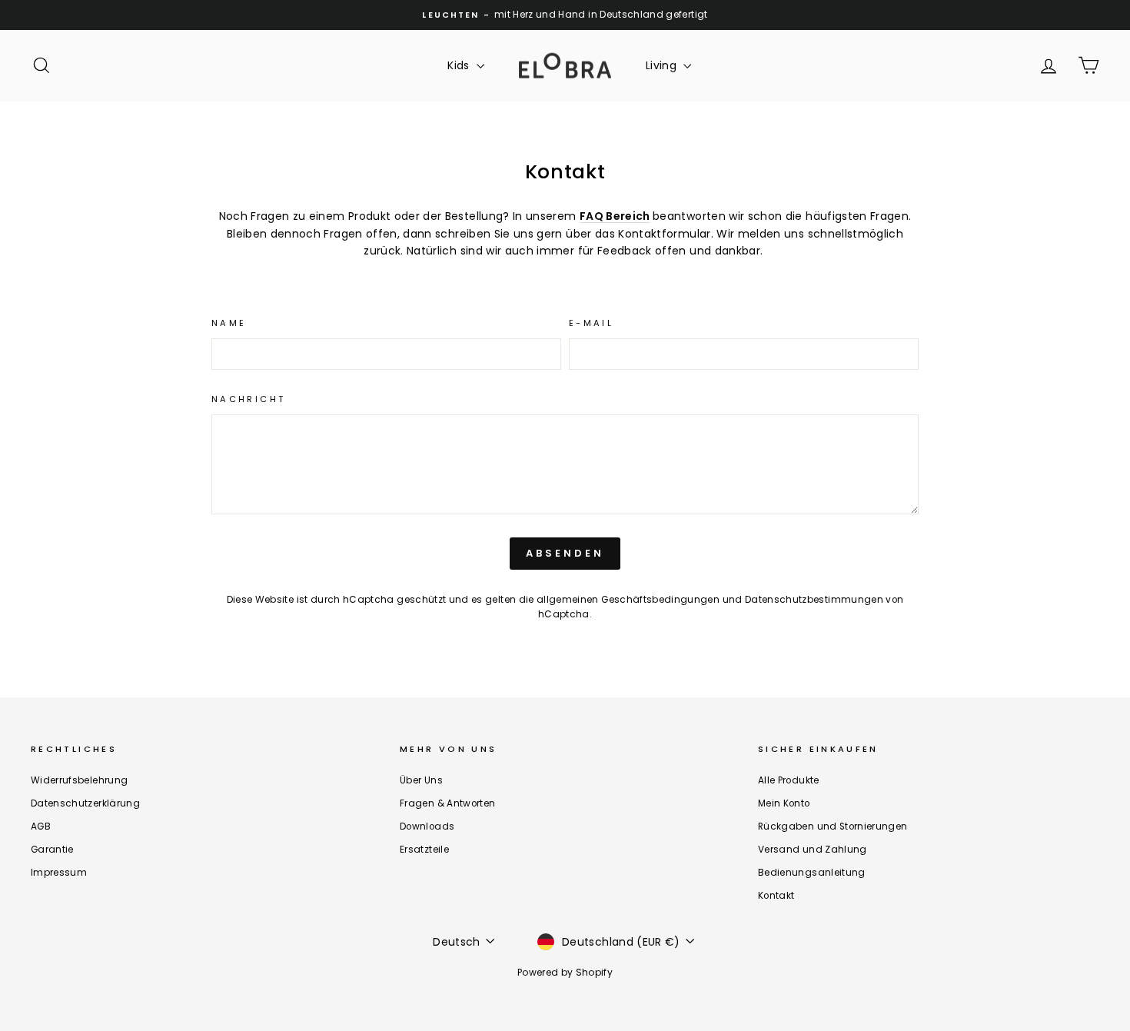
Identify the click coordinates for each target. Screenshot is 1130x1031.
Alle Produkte (788, 780)
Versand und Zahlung (812, 849)
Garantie (52, 849)
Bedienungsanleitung (812, 872)
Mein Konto (784, 803)
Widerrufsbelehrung (79, 780)
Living (663, 65)
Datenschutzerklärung (85, 803)
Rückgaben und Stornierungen (832, 826)
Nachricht (248, 399)
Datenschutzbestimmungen (814, 600)
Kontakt (776, 896)
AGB (41, 826)
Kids (460, 65)
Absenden (564, 553)
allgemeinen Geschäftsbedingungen (628, 600)
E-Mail (591, 323)
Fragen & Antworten (447, 803)
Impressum (59, 872)
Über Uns (421, 780)
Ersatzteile (424, 849)
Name (228, 323)
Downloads (427, 826)
